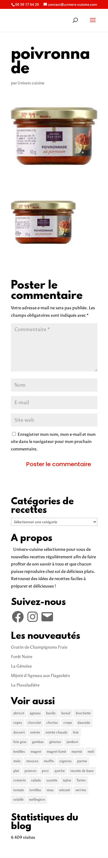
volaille (18, 799)
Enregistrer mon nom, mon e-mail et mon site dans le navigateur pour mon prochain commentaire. (53, 442)
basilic (51, 713)
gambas (38, 742)
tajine (67, 780)
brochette (83, 713)
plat (16, 771)
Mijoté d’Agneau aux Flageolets (40, 675)
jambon (72, 742)
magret (36, 752)
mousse (32, 761)
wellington (37, 799)
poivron (30, 771)
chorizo (52, 723)
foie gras (19, 742)
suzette (51, 780)
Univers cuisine (31, 83)
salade (36, 780)
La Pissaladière (25, 685)
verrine (80, 790)
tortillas (35, 790)
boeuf (65, 713)
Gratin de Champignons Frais (39, 647)
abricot (18, 713)
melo (17, 761)
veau (50, 790)
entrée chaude (56, 732)
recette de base (82, 771)
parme (82, 761)
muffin (49, 761)
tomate (18, 790)
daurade (83, 723)
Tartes (81, 780)
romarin (19, 780)
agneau (35, 713)
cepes (17, 723)
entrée (35, 732)
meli (91, 752)
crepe (67, 723)
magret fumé (56, 752)
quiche (59, 771)
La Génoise (21, 666)
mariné (76, 752)
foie (76, 732)
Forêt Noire (21, 656)
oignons (65, 761)
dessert (19, 732)
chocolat (34, 723)
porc (45, 771)
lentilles (19, 752)
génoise (55, 742)
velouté (64, 790)
